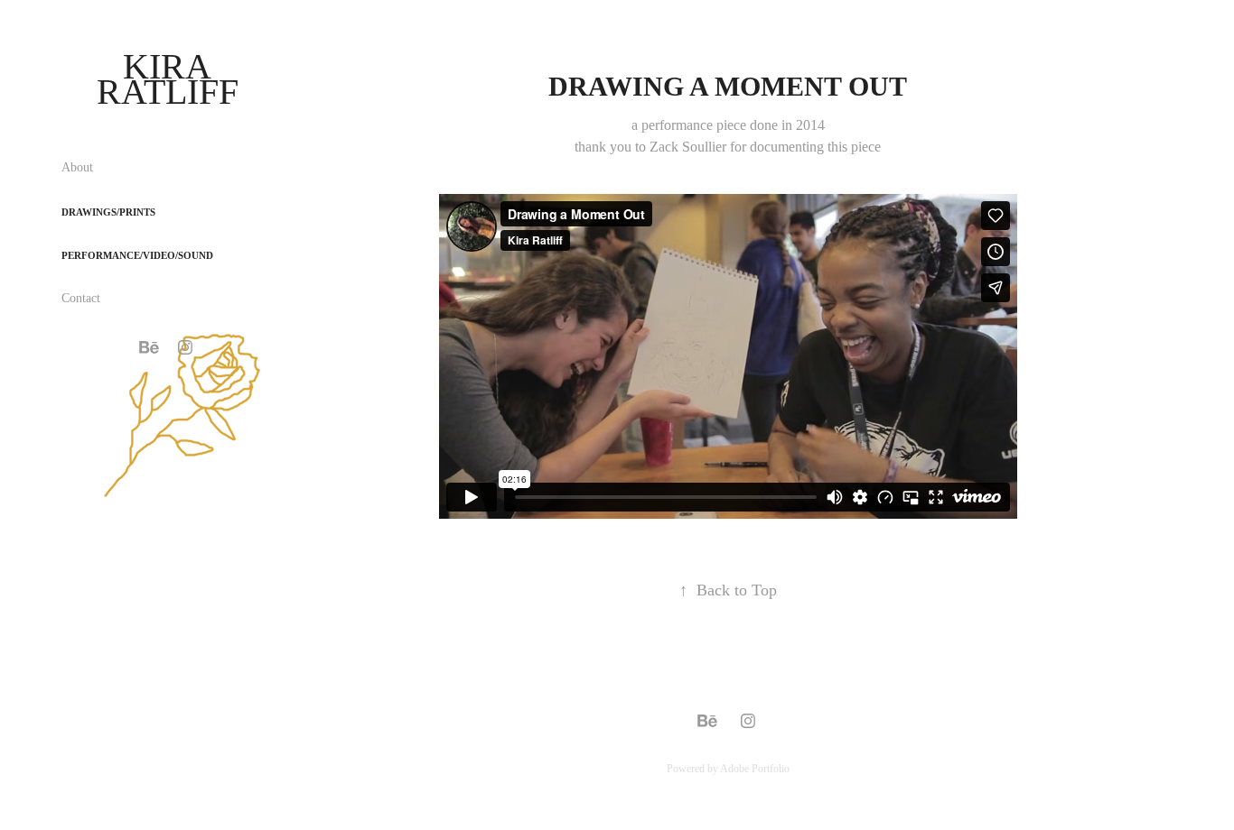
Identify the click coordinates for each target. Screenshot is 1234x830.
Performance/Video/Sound (137, 255)
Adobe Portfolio (755, 768)
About (77, 167)
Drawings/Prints (108, 212)
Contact (80, 298)
